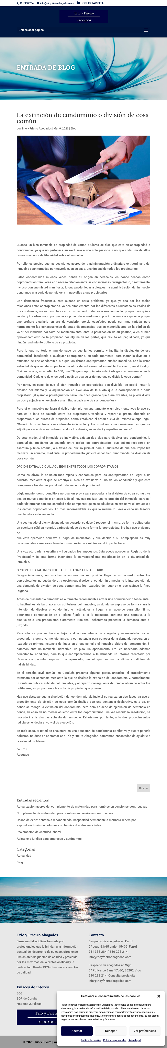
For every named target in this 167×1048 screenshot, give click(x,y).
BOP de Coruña (27, 998)
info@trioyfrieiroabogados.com (110, 957)
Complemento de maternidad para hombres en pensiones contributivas (65, 813)
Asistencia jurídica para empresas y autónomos (49, 839)
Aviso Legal (135, 1040)
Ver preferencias (145, 1031)
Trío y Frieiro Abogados (37, 128)
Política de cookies (91, 1040)
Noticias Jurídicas (29, 1004)
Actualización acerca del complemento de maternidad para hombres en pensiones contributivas (82, 806)
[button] (159, 996)
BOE (19, 993)
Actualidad (24, 855)
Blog (73, 128)
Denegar (110, 1031)
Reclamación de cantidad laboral (39, 832)
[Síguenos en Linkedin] (78, 2)
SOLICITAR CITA (92, 3)
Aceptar (76, 1031)
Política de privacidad (114, 1040)
